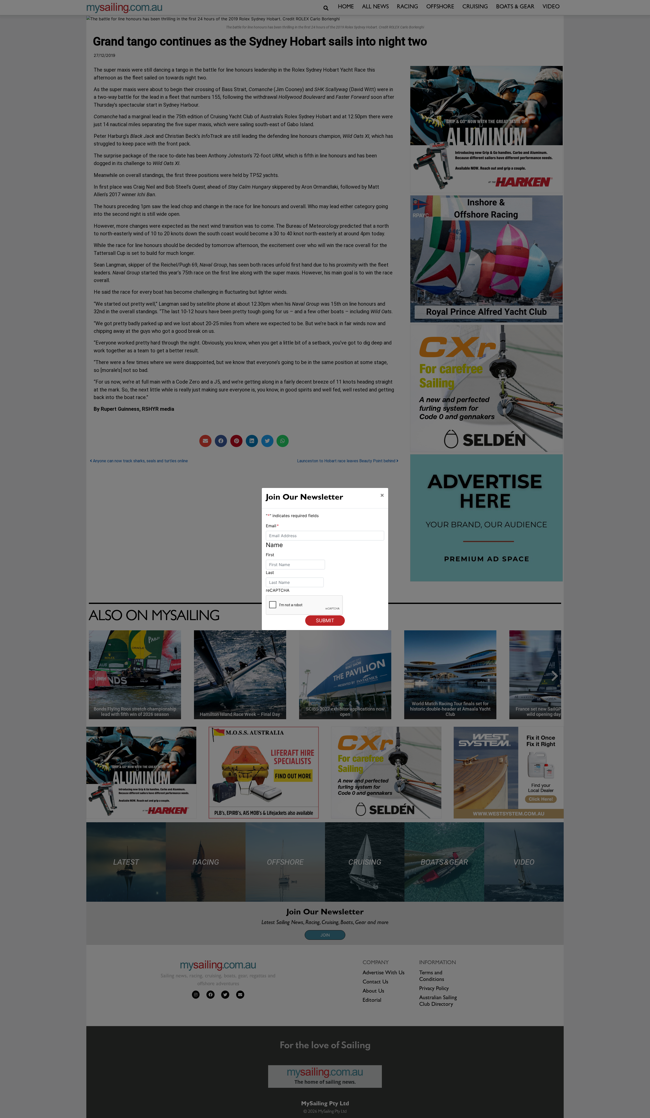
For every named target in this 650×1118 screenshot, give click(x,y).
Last (270, 572)
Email (272, 525)
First (270, 554)
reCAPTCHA (277, 590)
